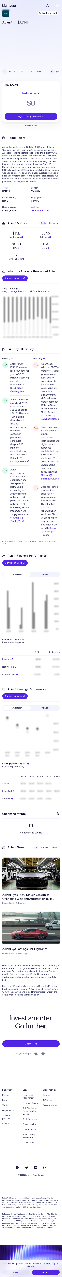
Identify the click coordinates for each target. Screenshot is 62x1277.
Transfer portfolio (6, 1117)
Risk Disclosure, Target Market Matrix (30, 1111)
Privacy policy (29, 1124)
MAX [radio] (39, 71)
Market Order (29, 93)
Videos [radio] (55, 847)
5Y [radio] (32, 71)
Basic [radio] (43, 223)
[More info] (57, 814)
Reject (16, 1272)
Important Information (28, 1096)
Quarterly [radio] (17, 574)
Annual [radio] (45, 574)
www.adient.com (40, 210)
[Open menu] (57, 5)
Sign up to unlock (13, 278)
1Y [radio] (28, 71)
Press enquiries (50, 1105)
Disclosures (28, 1142)
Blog (4, 1100)
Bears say (38, 358)
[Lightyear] (9, 5)
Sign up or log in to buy (29, 116)
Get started (31, 1043)
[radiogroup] (22, 71)
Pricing (5, 1095)
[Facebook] (17, 1167)
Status (5, 1123)
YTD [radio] (21, 71)
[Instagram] (45, 1167)
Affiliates (47, 1100)
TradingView (17, 391)
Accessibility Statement (29, 1136)
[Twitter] (26, 1167)
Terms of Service (31, 1103)
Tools (5, 1105)
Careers (46, 1095)
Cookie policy (29, 1129)
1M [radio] (15, 71)
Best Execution (30, 1119)
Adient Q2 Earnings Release (49, 531)
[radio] (52, 71)
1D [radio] (4, 71)
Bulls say (6, 358)
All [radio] (36, 847)
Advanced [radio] (54, 223)
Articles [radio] (44, 847)
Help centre (8, 1110)
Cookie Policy (48, 1263)
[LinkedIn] (35, 1167)
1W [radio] (10, 71)
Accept (45, 1272)
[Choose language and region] (47, 6)
